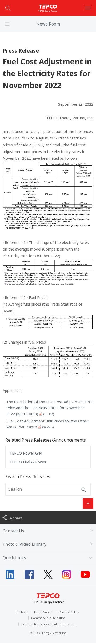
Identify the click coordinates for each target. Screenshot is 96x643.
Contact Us (13, 531)
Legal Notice (43, 612)
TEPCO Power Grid (26, 453)
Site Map (21, 612)
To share (15, 518)
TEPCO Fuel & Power (28, 461)
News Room (48, 24)
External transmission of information (48, 624)
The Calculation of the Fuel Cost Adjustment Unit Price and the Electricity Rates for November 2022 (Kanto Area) (49, 407)
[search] (8, 8)
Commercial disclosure (48, 618)
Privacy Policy (69, 612)
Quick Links (14, 558)
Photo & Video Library (24, 544)
